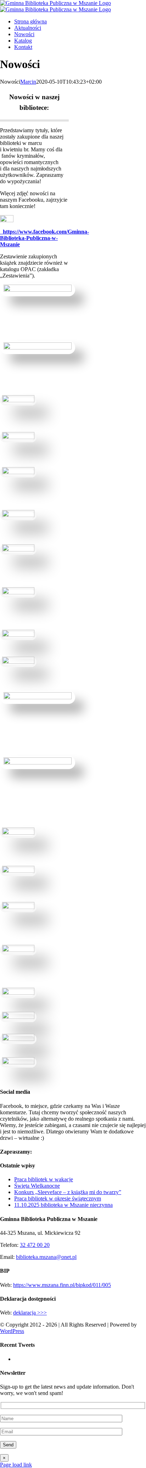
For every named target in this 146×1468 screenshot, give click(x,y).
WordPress (12, 1331)
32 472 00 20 (35, 1245)
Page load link (16, 1465)
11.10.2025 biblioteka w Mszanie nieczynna (63, 1205)
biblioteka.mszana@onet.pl (46, 1257)
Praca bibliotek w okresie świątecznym (57, 1198)
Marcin (28, 82)
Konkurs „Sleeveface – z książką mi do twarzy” (67, 1192)
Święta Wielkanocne (37, 1186)
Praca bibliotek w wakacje (43, 1179)
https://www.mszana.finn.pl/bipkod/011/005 (62, 1285)
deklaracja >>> (30, 1313)
